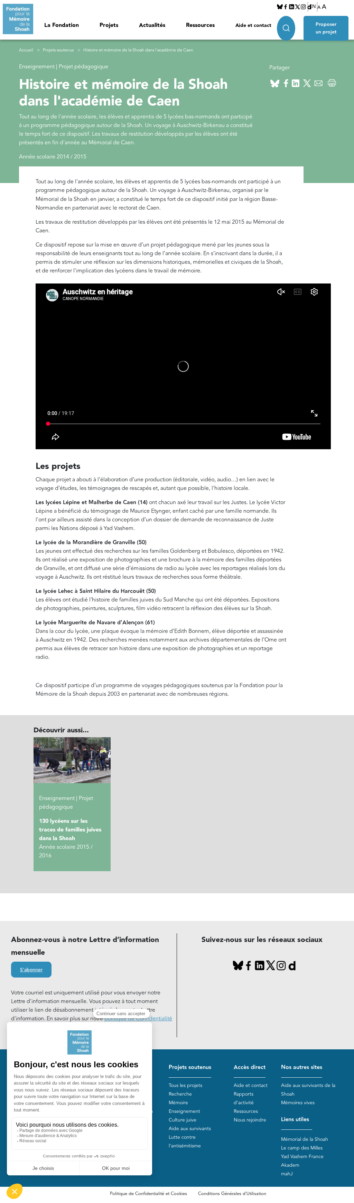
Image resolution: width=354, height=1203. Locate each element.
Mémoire (178, 1102)
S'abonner (31, 970)
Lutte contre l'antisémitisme (185, 1141)
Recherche (180, 1094)
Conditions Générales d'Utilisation (232, 1193)
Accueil (26, 50)
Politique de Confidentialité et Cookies (148, 1193)
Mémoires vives (298, 1102)
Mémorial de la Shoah (304, 1139)
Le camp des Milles (302, 1148)
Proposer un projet (326, 28)
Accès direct (250, 1067)
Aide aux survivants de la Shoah (308, 1090)
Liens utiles (295, 1119)
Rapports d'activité (244, 1098)
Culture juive (182, 1120)
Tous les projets (185, 1085)
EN (312, 6)
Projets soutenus (58, 50)
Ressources (200, 25)
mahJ (287, 1173)
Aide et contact (253, 25)
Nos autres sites (301, 1067)
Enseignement (184, 1111)
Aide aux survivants (190, 1128)
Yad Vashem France (302, 1156)
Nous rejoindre (250, 1120)
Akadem (290, 1165)
